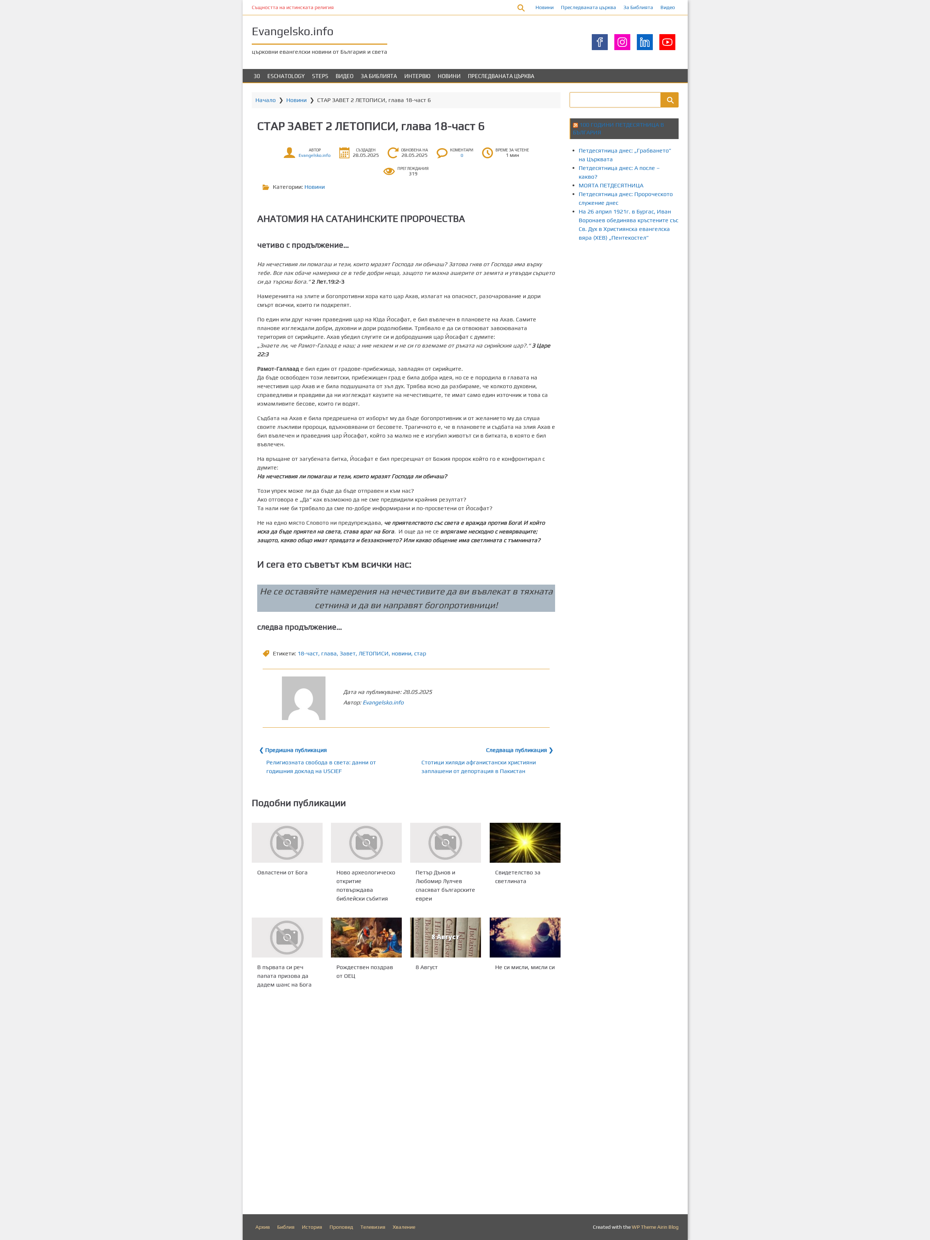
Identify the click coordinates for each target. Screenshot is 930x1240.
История (312, 1227)
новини (401, 653)
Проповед (341, 1227)
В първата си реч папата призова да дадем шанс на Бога (284, 976)
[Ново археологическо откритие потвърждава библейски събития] (366, 843)
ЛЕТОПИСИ (374, 653)
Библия (286, 1227)
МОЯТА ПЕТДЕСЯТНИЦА (611, 185)
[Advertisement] (702, 275)
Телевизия (372, 1227)
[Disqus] (406, 1103)
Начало (265, 100)
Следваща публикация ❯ (519, 750)
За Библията (638, 7)
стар (420, 653)
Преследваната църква (588, 7)
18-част (308, 653)
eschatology (286, 76)
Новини (544, 7)
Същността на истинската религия (293, 7)
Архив (262, 1227)
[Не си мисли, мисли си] (525, 938)
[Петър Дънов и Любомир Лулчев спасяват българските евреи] (445, 843)
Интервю (417, 76)
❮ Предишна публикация (293, 750)
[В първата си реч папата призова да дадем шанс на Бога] (287, 938)
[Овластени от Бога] (287, 843)
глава (329, 653)
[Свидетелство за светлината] (525, 843)
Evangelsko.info (292, 31)
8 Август (427, 967)
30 (257, 76)
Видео (667, 7)
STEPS (320, 76)
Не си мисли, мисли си (525, 967)
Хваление (404, 1227)
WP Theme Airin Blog (655, 1227)
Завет (348, 653)
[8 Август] (445, 938)
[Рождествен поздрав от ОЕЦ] (366, 938)
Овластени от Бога (282, 872)
